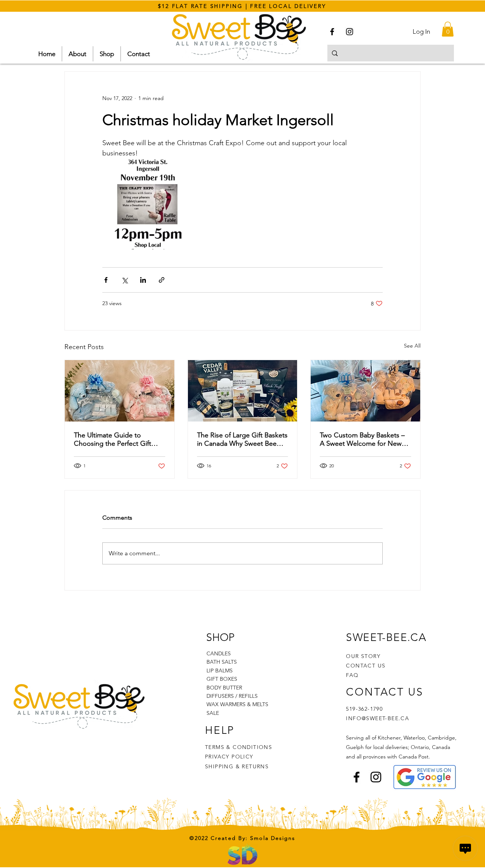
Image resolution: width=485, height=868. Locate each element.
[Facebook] (332, 31)
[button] (447, 29)
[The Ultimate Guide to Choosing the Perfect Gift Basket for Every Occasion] (119, 390)
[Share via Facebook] (106, 280)
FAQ (352, 675)
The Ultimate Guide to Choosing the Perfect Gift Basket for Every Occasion (113, 439)
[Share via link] (161, 280)
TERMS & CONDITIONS (238, 747)
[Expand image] (147, 203)
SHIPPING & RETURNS (237, 766)
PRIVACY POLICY (230, 756)
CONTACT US (365, 665)
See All (412, 345)
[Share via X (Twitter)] (124, 280)
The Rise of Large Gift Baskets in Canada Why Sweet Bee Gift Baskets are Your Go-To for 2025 (242, 439)
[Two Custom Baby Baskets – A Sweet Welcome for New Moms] (365, 390)
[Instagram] (349, 31)
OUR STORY (363, 656)
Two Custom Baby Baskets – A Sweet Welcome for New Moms (362, 439)
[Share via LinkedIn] (143, 280)
